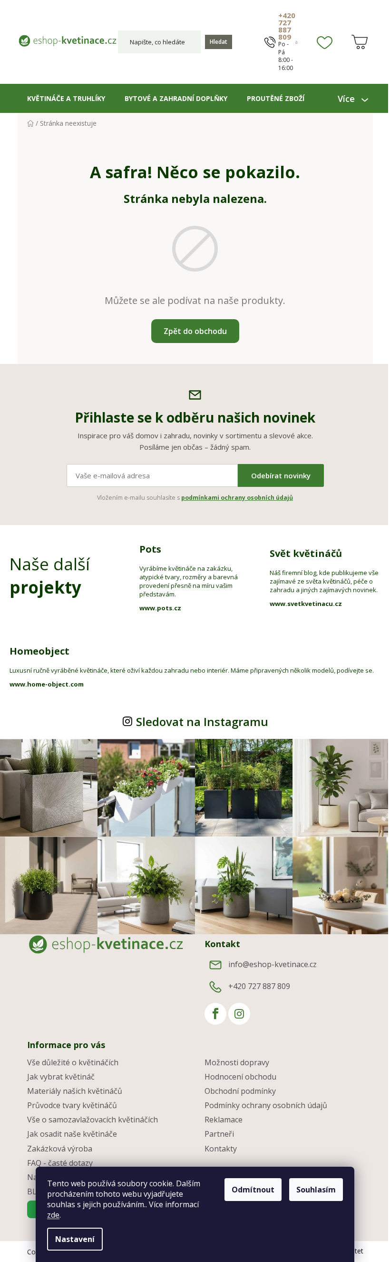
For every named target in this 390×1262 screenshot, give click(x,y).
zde (50, 1215)
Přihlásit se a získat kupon (280, 693)
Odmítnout (249, 1189)
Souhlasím (312, 1189)
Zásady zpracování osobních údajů (280, 726)
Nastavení (71, 1239)
